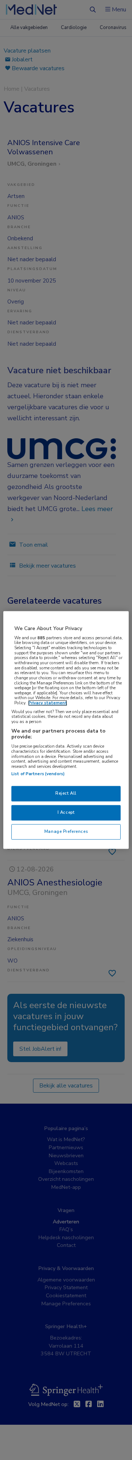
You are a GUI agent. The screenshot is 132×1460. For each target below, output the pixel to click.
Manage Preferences (66, 832)
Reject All (66, 793)
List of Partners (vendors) (38, 774)
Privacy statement (47, 703)
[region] (66, 730)
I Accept (66, 813)
